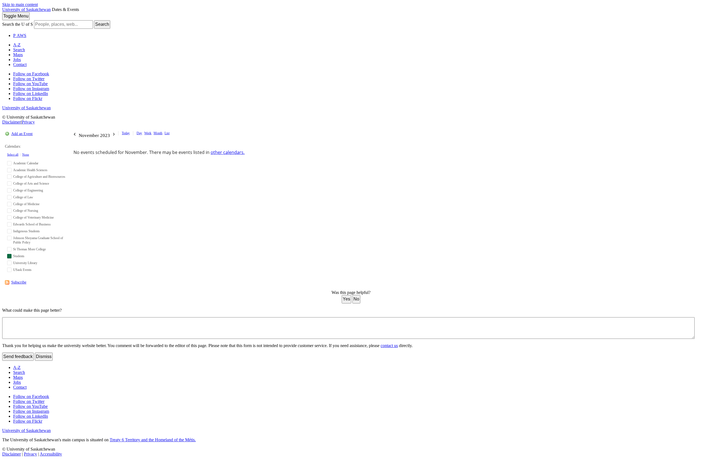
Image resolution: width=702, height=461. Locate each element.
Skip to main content (20, 4)
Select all (12, 154)
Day (139, 133)
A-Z (17, 44)
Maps (18, 54)
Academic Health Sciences (30, 170)
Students (18, 256)
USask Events (22, 270)
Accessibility (51, 454)
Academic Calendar (25, 163)
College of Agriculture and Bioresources (39, 177)
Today (126, 133)
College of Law (23, 197)
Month (158, 133)
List (167, 133)
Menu (16, 16)
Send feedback (18, 356)
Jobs (17, 59)
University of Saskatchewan (26, 9)
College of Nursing (25, 211)
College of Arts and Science (31, 183)
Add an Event (22, 134)
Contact (20, 64)
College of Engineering (28, 190)
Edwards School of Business (32, 224)
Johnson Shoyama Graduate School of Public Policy (38, 240)
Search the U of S (17, 24)
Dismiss (44, 356)
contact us (389, 345)
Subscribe (18, 282)
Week (147, 133)
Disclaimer (11, 122)
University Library (25, 263)
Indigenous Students (26, 231)
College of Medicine (26, 204)
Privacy (28, 122)
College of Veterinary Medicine (33, 217)
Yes (346, 299)
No (356, 299)
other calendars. (228, 152)
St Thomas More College (29, 249)
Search (102, 24)
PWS (19, 35)
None (25, 154)
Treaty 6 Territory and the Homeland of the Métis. (153, 439)
